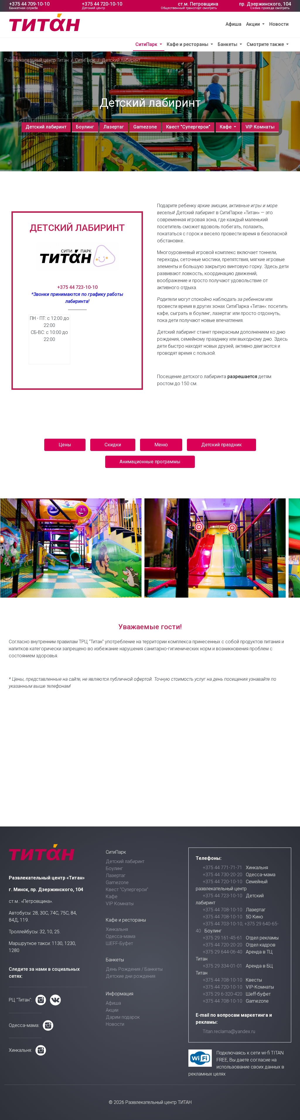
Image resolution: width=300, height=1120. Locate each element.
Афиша (233, 24)
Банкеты (228, 44)
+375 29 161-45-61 (222, 938)
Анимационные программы (150, 461)
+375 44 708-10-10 (222, 910)
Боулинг (85, 127)
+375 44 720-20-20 (222, 945)
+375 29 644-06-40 (222, 952)
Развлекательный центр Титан (36, 60)
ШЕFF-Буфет (119, 943)
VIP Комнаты (260, 127)
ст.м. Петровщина (198, 4)
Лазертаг (113, 127)
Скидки (113, 444)
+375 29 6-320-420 (222, 994)
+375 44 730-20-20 (222, 874)
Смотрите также (266, 44)
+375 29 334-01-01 (222, 966)
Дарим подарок (123, 1017)
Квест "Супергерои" (188, 127)
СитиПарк (146, 44)
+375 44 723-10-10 (77, 287)
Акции (253, 24)
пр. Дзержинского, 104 (265, 4)
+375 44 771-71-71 (222, 867)
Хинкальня (117, 929)
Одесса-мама (120, 936)
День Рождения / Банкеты (134, 969)
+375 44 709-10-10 (29, 4)
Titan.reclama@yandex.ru (229, 1031)
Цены (65, 444)
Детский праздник (221, 444)
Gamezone (145, 127)
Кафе (226, 127)
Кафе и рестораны (188, 44)
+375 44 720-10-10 (102, 4)
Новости (279, 24)
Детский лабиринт (46, 127)
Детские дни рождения (130, 976)
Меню (161, 444)
